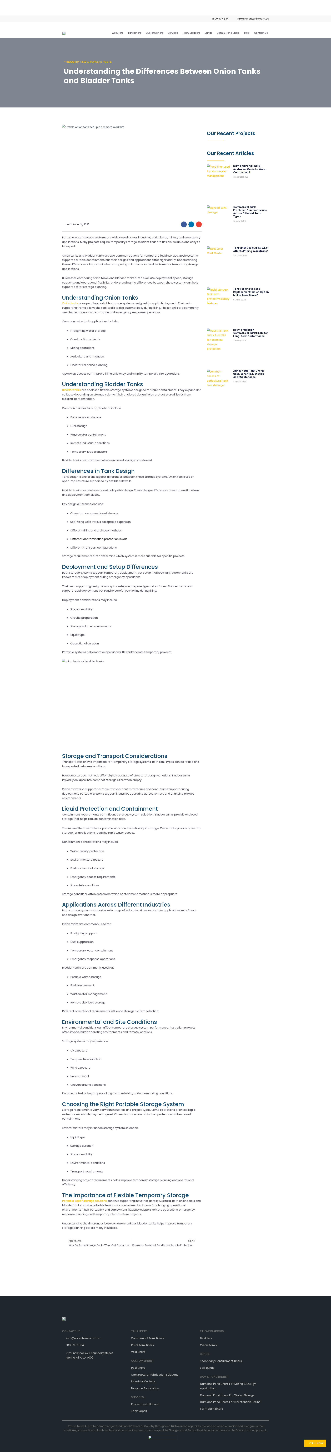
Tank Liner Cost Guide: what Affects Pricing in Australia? (251, 249)
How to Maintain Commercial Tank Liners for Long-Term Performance (250, 333)
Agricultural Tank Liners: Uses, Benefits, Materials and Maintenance (248, 374)
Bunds (208, 33)
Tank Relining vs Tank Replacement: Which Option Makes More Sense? (251, 292)
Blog (246, 33)
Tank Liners (134, 33)
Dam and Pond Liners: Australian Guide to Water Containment (250, 169)
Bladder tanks (71, 390)
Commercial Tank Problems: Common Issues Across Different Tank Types (250, 211)
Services (173, 33)
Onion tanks (70, 303)
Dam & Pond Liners (228, 33)
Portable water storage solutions (84, 1201)
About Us (117, 33)
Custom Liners (154, 33)
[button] (184, 224)
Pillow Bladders (191, 33)
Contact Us (261, 33)
